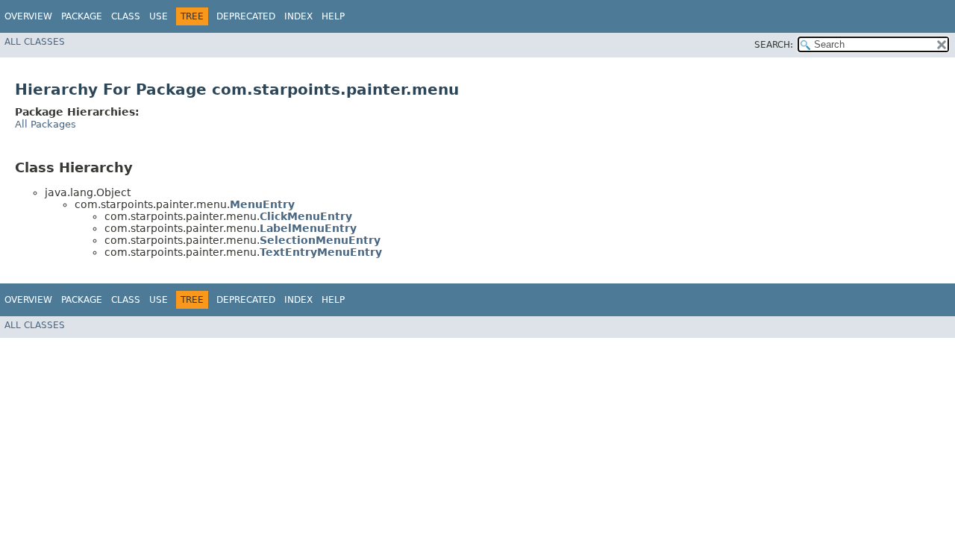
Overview (28, 16)
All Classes (34, 42)
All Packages (45, 124)
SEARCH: (773, 45)
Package (81, 16)
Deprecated (245, 16)
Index (298, 16)
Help (333, 16)
